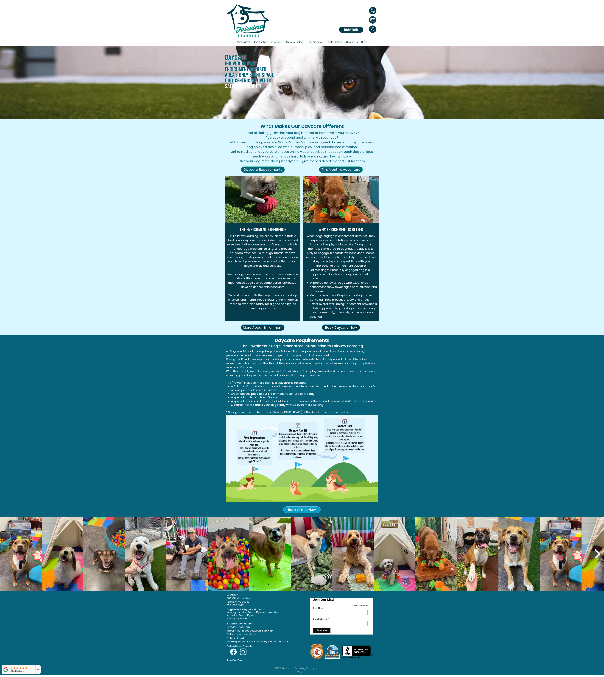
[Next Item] (597, 554)
